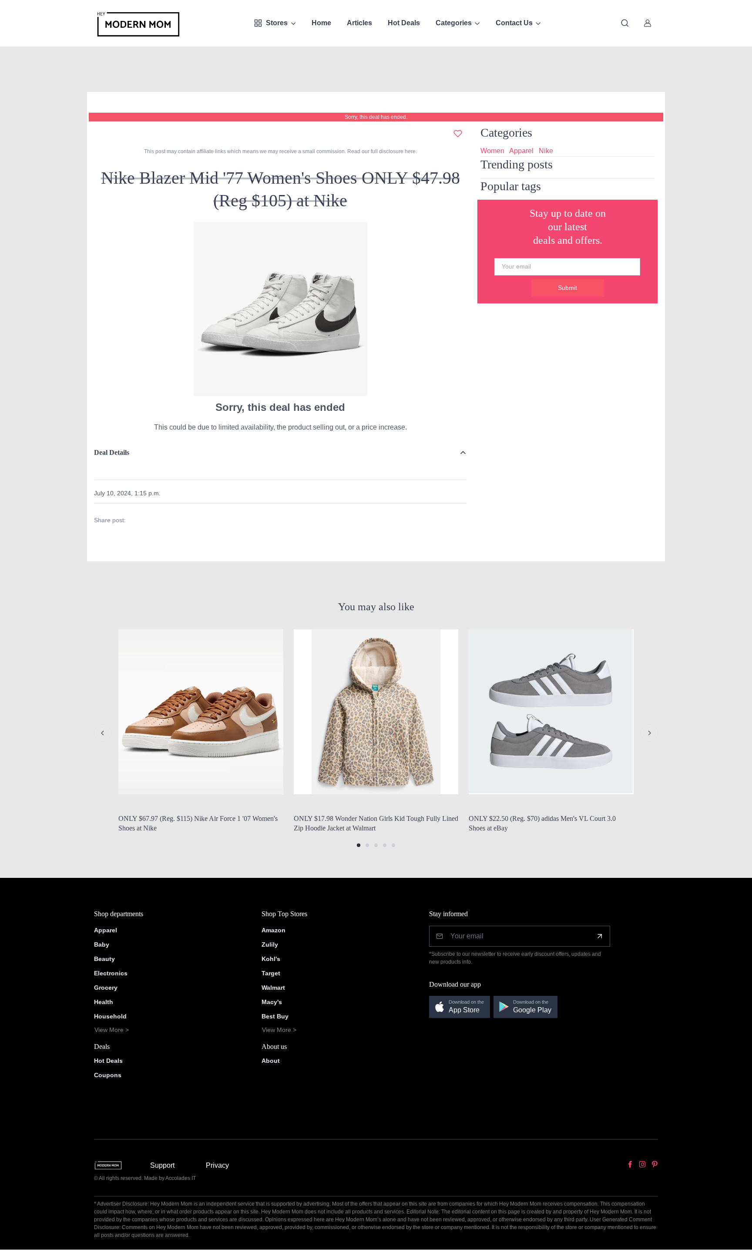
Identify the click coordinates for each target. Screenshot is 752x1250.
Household (110, 1016)
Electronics (111, 973)
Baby (101, 944)
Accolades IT (180, 1178)
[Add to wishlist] (458, 133)
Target (271, 973)
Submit (567, 287)
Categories (454, 23)
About (271, 1060)
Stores (277, 23)
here (409, 151)
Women (492, 151)
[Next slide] (649, 733)
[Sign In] (647, 23)
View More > (111, 1029)
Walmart (273, 987)
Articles (359, 23)
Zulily (270, 944)
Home (321, 23)
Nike (546, 151)
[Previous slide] (102, 733)
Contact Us (514, 23)
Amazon (273, 930)
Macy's (272, 1001)
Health (103, 1001)
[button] (358, 845)
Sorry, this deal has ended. (376, 117)
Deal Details (111, 452)
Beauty (104, 958)
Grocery (106, 987)
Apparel (521, 151)
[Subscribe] (599, 936)
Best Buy (275, 1016)
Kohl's (271, 958)
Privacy (217, 1165)
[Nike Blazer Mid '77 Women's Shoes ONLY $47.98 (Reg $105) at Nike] (280, 308)
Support (162, 1165)
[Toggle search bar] (624, 23)
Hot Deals (404, 23)
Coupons (107, 1075)
